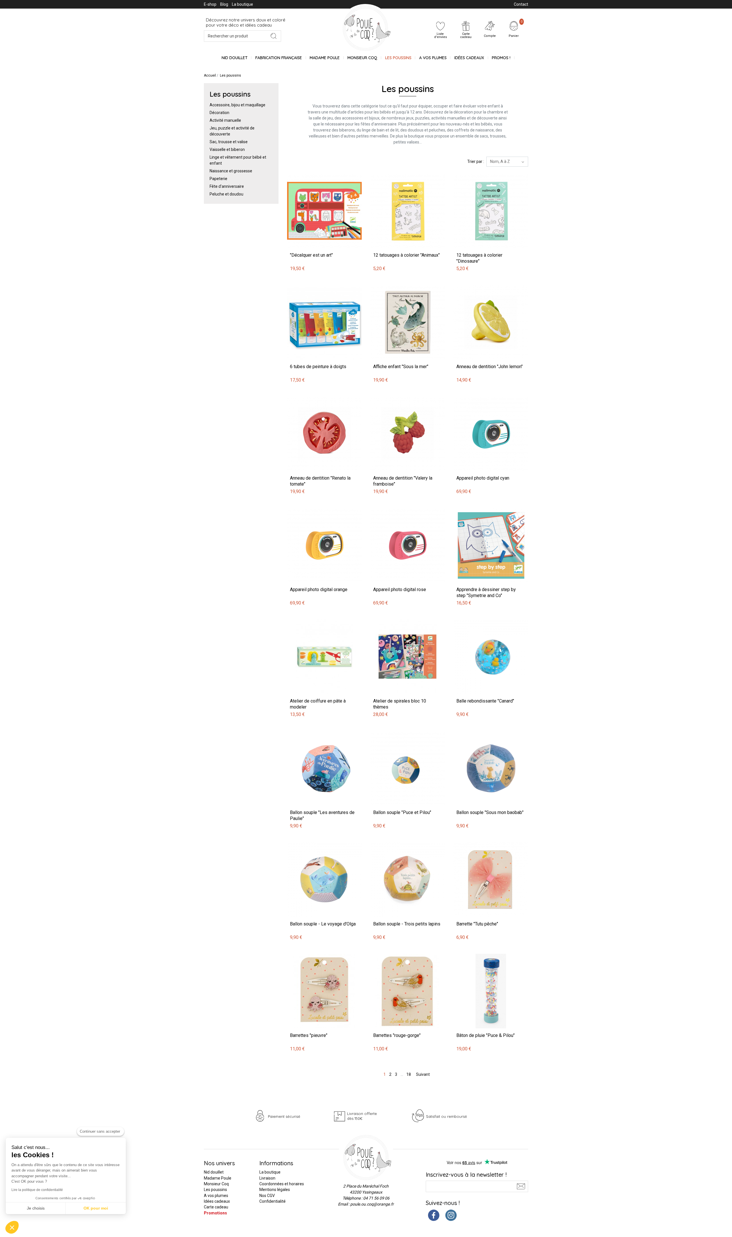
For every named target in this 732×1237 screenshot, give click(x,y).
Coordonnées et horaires (281, 1184)
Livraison (267, 1178)
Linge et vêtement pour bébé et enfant (238, 160)
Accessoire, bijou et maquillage (237, 105)
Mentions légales (274, 1189)
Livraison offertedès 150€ (362, 1116)
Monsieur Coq (362, 57)
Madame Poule (325, 57)
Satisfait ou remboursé (446, 1116)
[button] (12, 1227)
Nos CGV (267, 1195)
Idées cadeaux (217, 1201)
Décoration (219, 112)
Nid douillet (235, 57)
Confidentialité (272, 1201)
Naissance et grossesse (231, 171)
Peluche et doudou (226, 194)
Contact (521, 4)
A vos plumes (433, 57)
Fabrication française (278, 57)
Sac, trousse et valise (229, 141)
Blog (224, 4)
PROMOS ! (501, 57)
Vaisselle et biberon (227, 149)
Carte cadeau (216, 1207)
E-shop (210, 4)
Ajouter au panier (303, 170)
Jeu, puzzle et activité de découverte (232, 131)
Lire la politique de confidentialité (37, 1190)
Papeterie (218, 178)
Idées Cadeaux (469, 57)
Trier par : (475, 161)
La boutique (242, 4)
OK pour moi (95, 1208)
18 (408, 1074)
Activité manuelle (225, 120)
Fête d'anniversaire (227, 186)
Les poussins (398, 57)
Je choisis (36, 1208)
